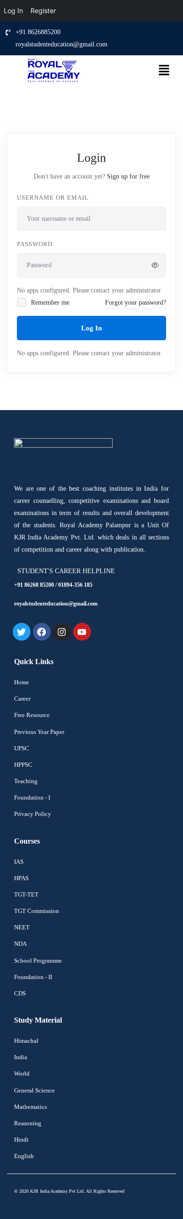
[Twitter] (21, 632)
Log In (91, 328)
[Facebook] (42, 632)
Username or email (53, 197)
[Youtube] (82, 632)
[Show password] (155, 265)
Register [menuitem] (43, 11)
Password (35, 243)
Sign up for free (128, 176)
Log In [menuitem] (13, 11)
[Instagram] (62, 632)
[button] (163, 71)
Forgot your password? (135, 302)
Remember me (49, 302)
